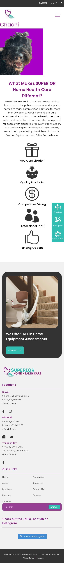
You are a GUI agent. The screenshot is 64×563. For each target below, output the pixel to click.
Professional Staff (32, 226)
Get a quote (58, 238)
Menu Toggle (57, 14)
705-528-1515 (9, 429)
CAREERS (43, 3)
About (5, 483)
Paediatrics (38, 477)
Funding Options (32, 248)
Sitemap (40, 558)
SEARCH (54, 507)
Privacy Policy (28, 558)
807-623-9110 (9, 454)
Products (6, 495)
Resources (38, 483)
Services (6, 501)
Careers (37, 495)
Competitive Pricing (32, 204)
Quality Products (32, 182)
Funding (58, 212)
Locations (7, 489)
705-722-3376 (9, 403)
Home (5, 477)
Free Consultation (32, 161)
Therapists (58, 225)
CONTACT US (14, 350)
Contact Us (38, 489)
